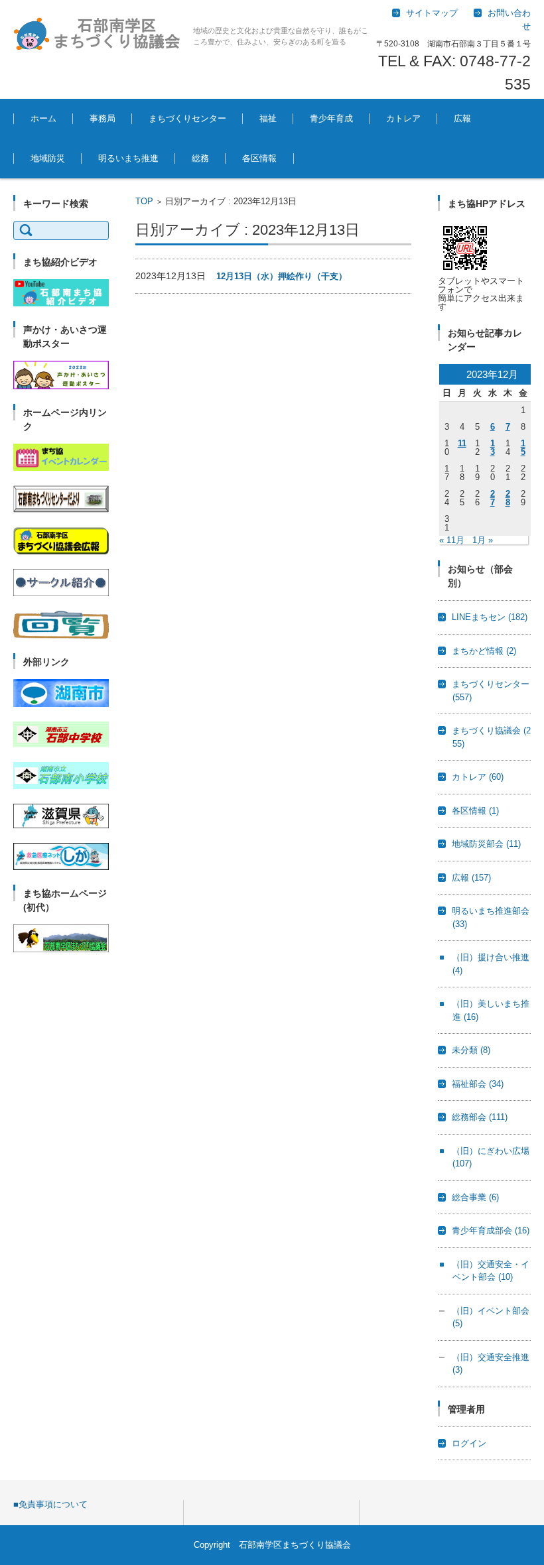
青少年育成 (331, 118)
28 (508, 498)
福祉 (268, 118)
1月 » (482, 540)
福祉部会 (478, 1084)
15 (523, 447)
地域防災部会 (486, 844)
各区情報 (259, 158)
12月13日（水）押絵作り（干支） (281, 276)
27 (492, 498)
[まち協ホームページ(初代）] (61, 949)
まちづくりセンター (187, 118)
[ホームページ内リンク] (61, 468)
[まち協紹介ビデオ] (61, 303)
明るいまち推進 (128, 158)
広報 (462, 118)
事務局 (102, 118)
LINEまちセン (489, 617)
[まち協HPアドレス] (465, 272)
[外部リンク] (61, 704)
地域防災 (48, 158)
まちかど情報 (484, 651)
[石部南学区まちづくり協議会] (98, 33)
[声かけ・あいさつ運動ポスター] (61, 386)
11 (462, 443)
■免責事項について (50, 1504)
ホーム (43, 118)
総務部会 (480, 1117)
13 (492, 447)
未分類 (471, 1050)
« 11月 (451, 540)
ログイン (469, 1443)
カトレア (403, 118)
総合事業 (475, 1197)
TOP (144, 201)
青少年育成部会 (490, 1230)
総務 (200, 158)
